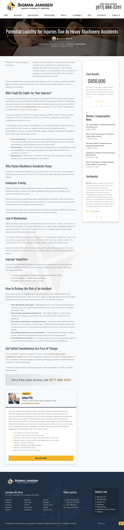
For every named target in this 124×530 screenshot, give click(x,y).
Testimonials (77, 15)
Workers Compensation (76, 44)
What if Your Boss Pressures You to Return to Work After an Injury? (100, 135)
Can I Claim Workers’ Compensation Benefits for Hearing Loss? (100, 126)
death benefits (31, 107)
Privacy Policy (101, 507)
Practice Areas (49, 15)
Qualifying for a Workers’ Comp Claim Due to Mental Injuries (100, 154)
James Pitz (27, 397)
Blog (89, 15)
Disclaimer (100, 504)
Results (63, 15)
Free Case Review (41, 458)
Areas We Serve (33, 15)
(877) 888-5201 (109, 6)
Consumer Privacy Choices (106, 509)
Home (6, 15)
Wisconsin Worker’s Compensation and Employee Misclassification (99, 145)
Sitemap (99, 512)
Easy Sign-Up (101, 15)
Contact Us (116, 15)
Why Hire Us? (101, 497)
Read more (99, 101)
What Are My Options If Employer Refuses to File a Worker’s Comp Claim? (100, 163)
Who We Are (18, 15)
